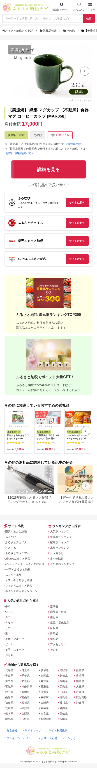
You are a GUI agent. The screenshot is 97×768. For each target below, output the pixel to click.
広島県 (64, 686)
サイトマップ (33, 730)
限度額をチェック (62, 9)
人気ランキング (59, 531)
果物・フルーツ (14, 639)
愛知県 (45, 681)
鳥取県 (64, 670)
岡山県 (64, 681)
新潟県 (25, 692)
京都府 (45, 697)
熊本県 (80, 681)
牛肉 (8, 606)
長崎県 (80, 675)
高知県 (64, 713)
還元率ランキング (61, 537)
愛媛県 (64, 708)
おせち (9, 655)
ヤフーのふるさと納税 (18, 580)
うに (8, 628)
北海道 (9, 670)
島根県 (64, 675)
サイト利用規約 (57, 730)
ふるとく (70, 738)
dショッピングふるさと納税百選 (24, 564)
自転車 (54, 628)
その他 (70, 30)
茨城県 (9, 708)
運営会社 (12, 730)
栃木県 (9, 713)
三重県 (45, 686)
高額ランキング (59, 547)
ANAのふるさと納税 (17, 558)
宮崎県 (80, 692)
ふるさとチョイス (16, 542)
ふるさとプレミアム (17, 553)
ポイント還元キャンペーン (21, 591)
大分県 (80, 686)
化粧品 (54, 639)
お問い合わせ (49, 738)
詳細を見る (20, 50)
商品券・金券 (58, 612)
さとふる (10, 547)
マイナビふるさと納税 (18, 585)
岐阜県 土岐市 (16, 135)
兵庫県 (45, 708)
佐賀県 (80, 670)
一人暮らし (57, 553)
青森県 (9, 675)
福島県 (9, 702)
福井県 (25, 708)
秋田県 (9, 692)
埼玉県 (25, 670)
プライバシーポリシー (20, 738)
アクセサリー (58, 644)
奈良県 (45, 713)
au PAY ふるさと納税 (17, 569)
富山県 (25, 697)
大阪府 (45, 702)
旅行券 (54, 617)
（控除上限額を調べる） (19, 153)
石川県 (25, 702)
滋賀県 (45, 692)
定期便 (54, 606)
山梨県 (25, 713)
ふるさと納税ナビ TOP (19, 30)
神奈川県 (26, 686)
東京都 (25, 681)
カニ (8, 617)
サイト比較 (16, 526)
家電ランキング (59, 542)
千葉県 (25, 675)
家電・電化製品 (59, 622)
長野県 (25, 719)
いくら (9, 612)
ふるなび (10, 537)
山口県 (64, 692)
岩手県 (9, 681)
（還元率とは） (74, 144)
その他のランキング (62, 564)
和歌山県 (46, 719)
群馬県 (9, 719)
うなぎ (9, 622)
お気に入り (79, 9)
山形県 (9, 697)
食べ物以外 (57, 558)
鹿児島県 (81, 697)
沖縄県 (80, 702)
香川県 (64, 702)
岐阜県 (45, 670)
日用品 (54, 633)
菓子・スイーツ (14, 649)
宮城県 (9, 686)
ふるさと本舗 (13, 575)
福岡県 (64, 719)
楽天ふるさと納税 (16, 531)
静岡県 (45, 675)
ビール (9, 644)
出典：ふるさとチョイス (80, 100)
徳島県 (64, 697)
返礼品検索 (49, 30)
